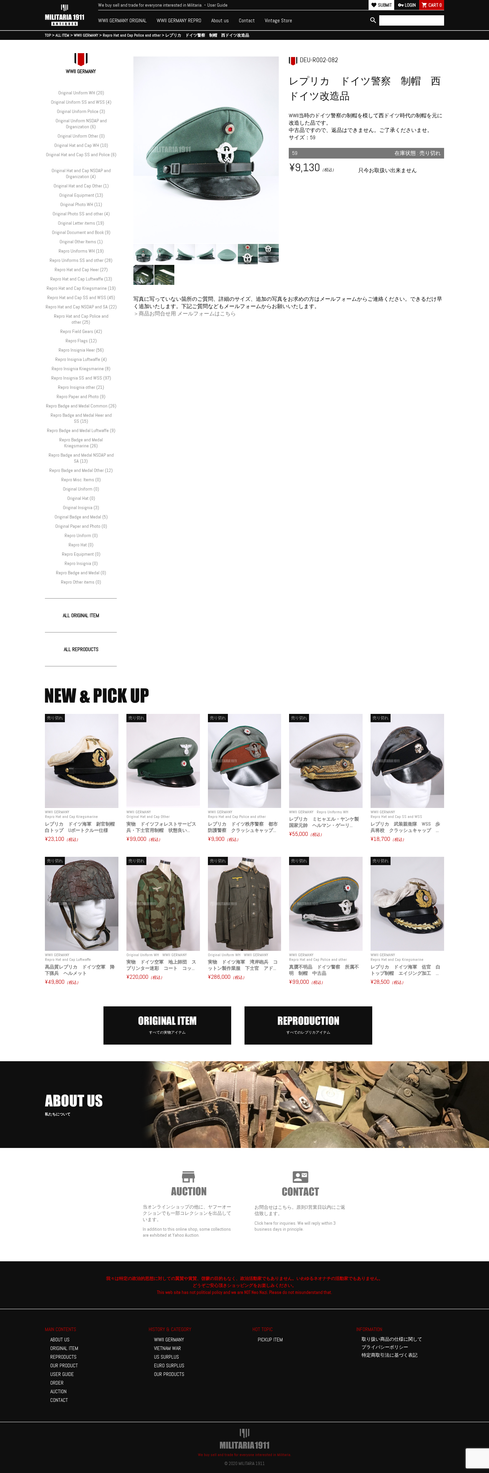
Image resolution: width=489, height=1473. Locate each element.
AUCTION (58, 1391)
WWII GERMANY (169, 1339)
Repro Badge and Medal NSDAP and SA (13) (81, 458)
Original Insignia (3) (81, 507)
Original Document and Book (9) (81, 232)
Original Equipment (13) (81, 195)
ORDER (57, 1382)
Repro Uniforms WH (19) (81, 251)
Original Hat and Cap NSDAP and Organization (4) (81, 173)
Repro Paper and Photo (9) (81, 396)
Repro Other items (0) (81, 582)
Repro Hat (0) (81, 545)
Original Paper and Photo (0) (81, 526)
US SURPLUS (166, 1356)
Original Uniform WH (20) (81, 93)
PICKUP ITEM (270, 1339)
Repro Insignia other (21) (81, 387)
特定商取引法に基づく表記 (389, 1355)
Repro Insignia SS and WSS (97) (81, 378)
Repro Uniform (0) (81, 535)
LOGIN (407, 5)
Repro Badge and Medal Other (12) (81, 470)
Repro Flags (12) (81, 341)
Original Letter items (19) (81, 223)
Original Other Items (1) (81, 242)
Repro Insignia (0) (81, 563)
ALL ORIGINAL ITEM (81, 615)
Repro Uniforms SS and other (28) (81, 260)
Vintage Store (278, 20)
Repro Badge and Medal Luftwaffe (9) (81, 430)
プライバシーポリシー (385, 1347)
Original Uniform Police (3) (81, 111)
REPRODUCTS (63, 1356)
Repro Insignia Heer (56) (81, 350)
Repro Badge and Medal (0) (81, 573)
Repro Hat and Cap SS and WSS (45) (81, 297)
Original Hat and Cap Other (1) (81, 186)
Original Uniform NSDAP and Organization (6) (81, 124)
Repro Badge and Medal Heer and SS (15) (81, 418)
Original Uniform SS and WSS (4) (81, 102)
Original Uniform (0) (81, 489)
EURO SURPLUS (169, 1365)
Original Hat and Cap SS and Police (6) (81, 155)
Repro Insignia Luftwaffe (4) (81, 359)
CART (431, 5)
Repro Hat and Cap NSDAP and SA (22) (81, 307)
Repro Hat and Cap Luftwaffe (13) (81, 279)
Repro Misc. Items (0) (81, 480)
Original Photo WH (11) (81, 204)
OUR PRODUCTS (169, 1374)
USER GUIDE (62, 1374)
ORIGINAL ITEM (64, 1348)
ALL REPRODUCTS (81, 649)
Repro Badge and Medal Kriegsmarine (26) (81, 443)
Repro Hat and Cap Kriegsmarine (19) (81, 288)
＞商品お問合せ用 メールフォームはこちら (184, 313)
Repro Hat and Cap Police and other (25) (81, 319)
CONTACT (59, 1400)
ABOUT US (60, 1339)
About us (220, 20)
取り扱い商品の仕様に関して (392, 1339)
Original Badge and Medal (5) (81, 517)
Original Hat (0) (81, 498)
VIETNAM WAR (167, 1348)
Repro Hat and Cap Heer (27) (81, 270)
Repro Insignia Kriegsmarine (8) (81, 369)
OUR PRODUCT (64, 1365)
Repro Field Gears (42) (81, 331)
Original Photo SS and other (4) (81, 214)
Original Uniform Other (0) (81, 136)
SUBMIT (381, 5)
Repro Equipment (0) (81, 554)
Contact (247, 20)
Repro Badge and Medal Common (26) (81, 406)
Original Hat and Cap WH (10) (81, 145)
